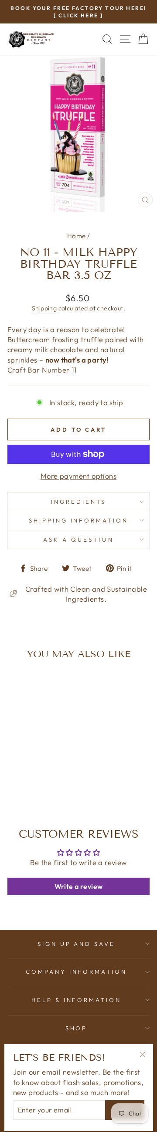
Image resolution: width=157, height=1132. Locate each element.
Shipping (44, 308)
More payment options (78, 475)
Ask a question (78, 539)
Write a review (79, 886)
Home (76, 236)
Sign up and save (77, 943)
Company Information (76, 971)
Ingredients (78, 501)
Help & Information (76, 999)
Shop (76, 1028)
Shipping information (79, 520)
